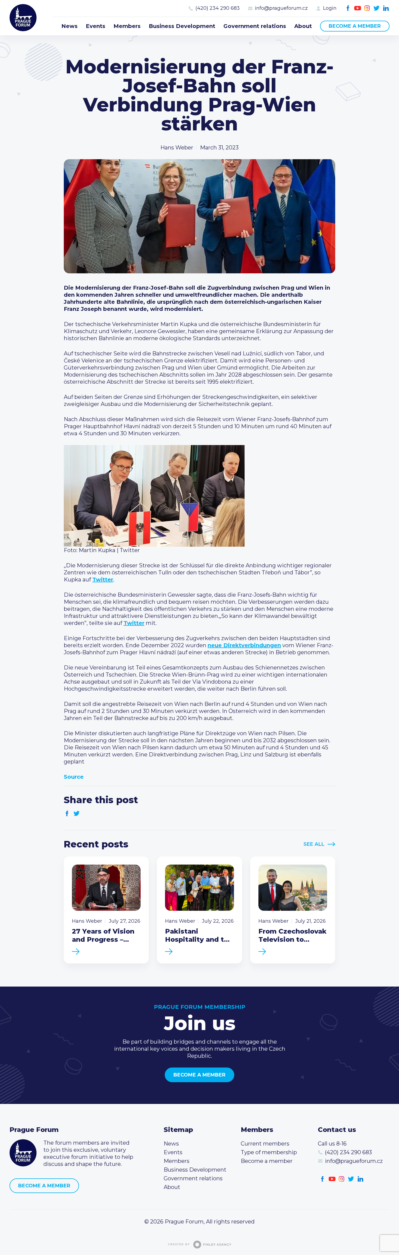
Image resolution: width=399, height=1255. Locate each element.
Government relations (254, 26)
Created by (179, 1244)
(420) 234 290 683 (217, 8)
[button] (199, 496)
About (303, 26)
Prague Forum (23, 17)
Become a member (355, 26)
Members (127, 26)
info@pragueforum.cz (281, 8)
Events (95, 26)
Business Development (182, 26)
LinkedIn (386, 8)
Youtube (357, 8)
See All (313, 844)
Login (330, 8)
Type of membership (269, 1152)
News (69, 26)
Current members (265, 1143)
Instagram (367, 8)
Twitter (376, 8)
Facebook (348, 8)
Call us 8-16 (332, 1143)
